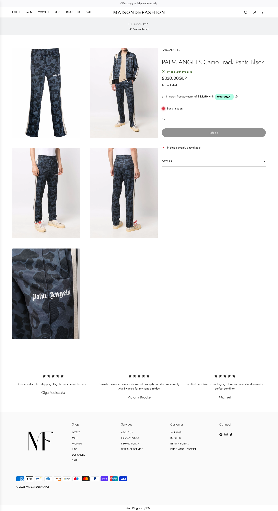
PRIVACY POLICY (130, 438)
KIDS (74, 449)
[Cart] (263, 12)
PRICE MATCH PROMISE (183, 449)
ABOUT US (127, 432)
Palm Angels (171, 50)
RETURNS (175, 438)
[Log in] (254, 12)
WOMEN (77, 443)
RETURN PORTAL (179, 443)
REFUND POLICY (130, 443)
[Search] (245, 12)
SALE (75, 460)
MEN (74, 438)
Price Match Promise (179, 71)
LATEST (76, 432)
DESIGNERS (78, 455)
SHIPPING (175, 432)
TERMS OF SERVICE (132, 449)
